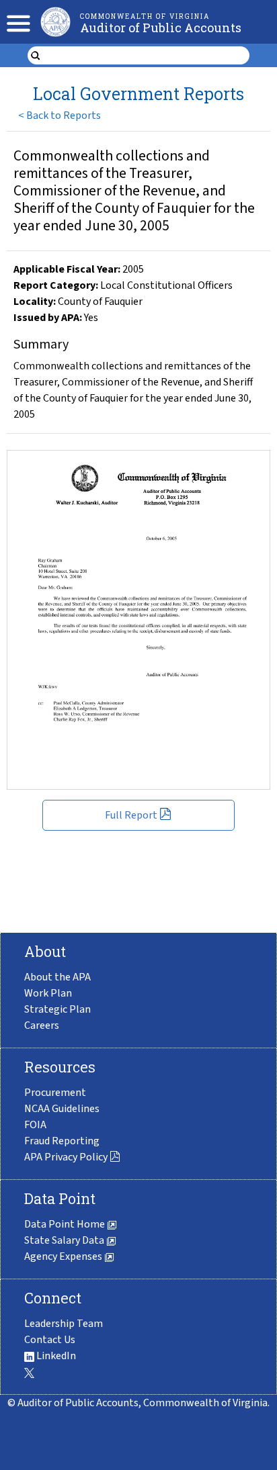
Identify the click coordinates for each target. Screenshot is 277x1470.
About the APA (57, 977)
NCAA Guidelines (62, 1108)
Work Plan (48, 993)
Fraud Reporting (62, 1141)
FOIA (35, 1124)
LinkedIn (55, 1355)
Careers (41, 1025)
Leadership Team (63, 1323)
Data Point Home (65, 1224)
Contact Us (49, 1339)
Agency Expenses (64, 1256)
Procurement (55, 1092)
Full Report (131, 815)
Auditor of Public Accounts (160, 27)
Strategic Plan (57, 1009)
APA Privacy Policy (66, 1157)
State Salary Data (65, 1240)
